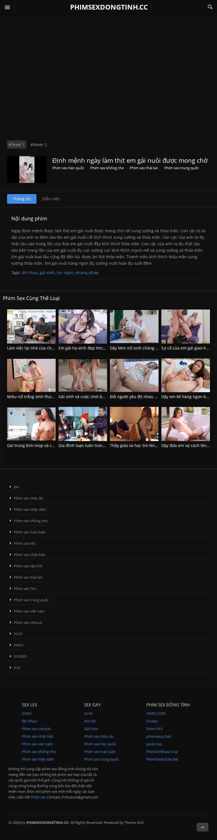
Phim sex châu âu (28, 498)
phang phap (87, 272)
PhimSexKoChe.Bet (162, 759)
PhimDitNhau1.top (162, 751)
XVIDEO (20, 656)
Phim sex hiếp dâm (38, 759)
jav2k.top (154, 743)
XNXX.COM (155, 713)
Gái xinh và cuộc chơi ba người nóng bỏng (98, 396)
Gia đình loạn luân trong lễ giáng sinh (94, 445)
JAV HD (90, 721)
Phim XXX (154, 728)
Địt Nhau (29, 721)
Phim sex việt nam (29, 611)
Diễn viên (51, 198)
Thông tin (22, 198)
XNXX (18, 645)
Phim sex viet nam (37, 743)
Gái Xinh (91, 728)
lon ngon (65, 272)
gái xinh (47, 272)
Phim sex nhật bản (29, 554)
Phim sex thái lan (144, 168)
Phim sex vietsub (28, 622)
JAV (16, 486)
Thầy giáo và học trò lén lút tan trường (146, 445)
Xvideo (152, 721)
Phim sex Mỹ (24, 543)
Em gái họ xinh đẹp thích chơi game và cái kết (101, 348)
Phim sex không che (107, 168)
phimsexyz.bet (158, 736)
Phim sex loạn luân (29, 532)
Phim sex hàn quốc (68, 168)
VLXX (18, 633)
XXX (17, 667)
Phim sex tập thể (28, 565)
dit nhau (30, 272)
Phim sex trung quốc (181, 168)
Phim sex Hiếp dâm (30, 509)
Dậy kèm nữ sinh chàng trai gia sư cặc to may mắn (157, 348)
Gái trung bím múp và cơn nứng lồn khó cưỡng (51, 445)
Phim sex (38, 797)
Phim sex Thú (25, 588)
